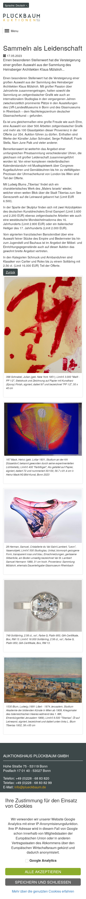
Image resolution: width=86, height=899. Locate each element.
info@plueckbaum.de (30, 787)
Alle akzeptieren (43, 871)
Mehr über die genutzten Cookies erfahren (43, 891)
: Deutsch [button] (15, 5)
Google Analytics (43, 860)
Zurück (10, 272)
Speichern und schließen (43, 882)
